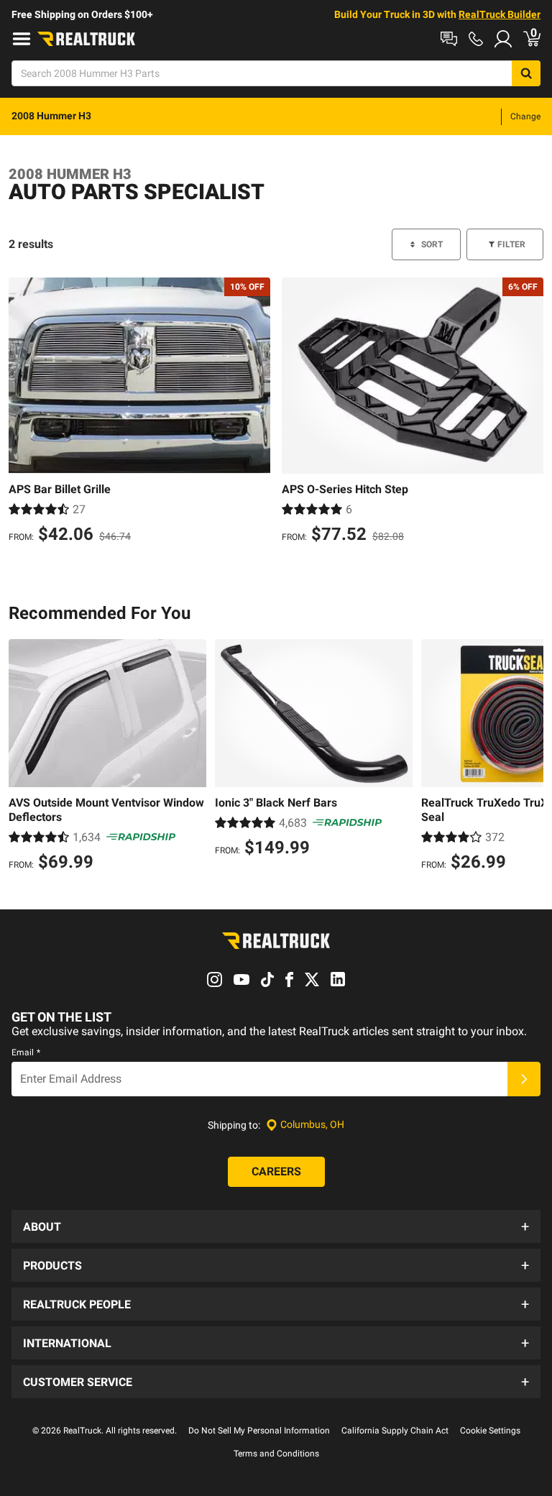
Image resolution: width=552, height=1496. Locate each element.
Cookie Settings (490, 1431)
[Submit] (523, 1079)
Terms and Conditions (276, 1454)
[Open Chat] (449, 39)
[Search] (526, 73)
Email (26, 1052)
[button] (276, 1226)
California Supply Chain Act (394, 1431)
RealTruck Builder (499, 14)
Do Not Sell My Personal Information (259, 1431)
